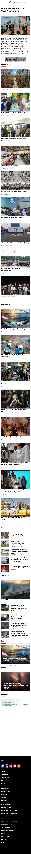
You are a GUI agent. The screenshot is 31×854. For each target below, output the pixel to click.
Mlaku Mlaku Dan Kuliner (9, 810)
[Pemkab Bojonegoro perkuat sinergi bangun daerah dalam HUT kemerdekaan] (15, 258)
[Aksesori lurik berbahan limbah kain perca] (15, 399)
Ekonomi (4, 794)
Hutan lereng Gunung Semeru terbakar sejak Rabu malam (15, 685)
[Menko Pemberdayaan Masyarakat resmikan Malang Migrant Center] (15, 479)
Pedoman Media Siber (8, 830)
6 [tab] (17, 692)
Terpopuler (5, 528)
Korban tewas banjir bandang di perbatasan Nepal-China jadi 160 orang (19, 633)
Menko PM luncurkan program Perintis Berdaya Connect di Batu (14, 463)
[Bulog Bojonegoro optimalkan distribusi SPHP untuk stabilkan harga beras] (15, 102)
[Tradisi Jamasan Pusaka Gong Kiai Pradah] (15, 371)
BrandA (3, 833)
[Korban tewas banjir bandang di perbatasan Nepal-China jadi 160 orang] (5, 634)
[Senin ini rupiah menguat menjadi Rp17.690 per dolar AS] (5, 535)
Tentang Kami (6, 827)
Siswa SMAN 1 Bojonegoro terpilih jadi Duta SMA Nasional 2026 (14, 295)
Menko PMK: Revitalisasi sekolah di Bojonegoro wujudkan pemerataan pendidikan (13, 138)
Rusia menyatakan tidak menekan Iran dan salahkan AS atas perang (20, 559)
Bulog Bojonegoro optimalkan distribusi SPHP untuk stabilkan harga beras (15, 111)
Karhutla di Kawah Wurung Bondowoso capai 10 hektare (15, 599)
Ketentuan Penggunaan (9, 821)
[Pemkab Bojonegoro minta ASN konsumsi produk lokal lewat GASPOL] (15, 181)
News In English (6, 807)
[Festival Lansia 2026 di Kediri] (15, 426)
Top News (5, 575)
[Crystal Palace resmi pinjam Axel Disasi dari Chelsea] (5, 568)
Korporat (4, 839)
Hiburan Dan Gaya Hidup (9, 813)
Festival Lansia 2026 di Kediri (11, 437)
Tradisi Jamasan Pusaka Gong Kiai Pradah (13, 383)
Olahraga (4, 797)
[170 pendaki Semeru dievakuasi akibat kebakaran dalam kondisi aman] (5, 607)
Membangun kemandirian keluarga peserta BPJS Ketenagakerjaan (14, 745)
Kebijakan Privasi (6, 824)
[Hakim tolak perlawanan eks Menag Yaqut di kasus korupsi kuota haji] (5, 617)
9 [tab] (24, 692)
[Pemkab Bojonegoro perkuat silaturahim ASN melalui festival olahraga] (15, 232)
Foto (3, 641)
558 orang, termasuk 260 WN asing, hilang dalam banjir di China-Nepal (19, 625)
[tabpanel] (15, 654)
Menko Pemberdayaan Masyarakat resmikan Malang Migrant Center (13, 491)
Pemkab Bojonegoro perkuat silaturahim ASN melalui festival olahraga (15, 242)
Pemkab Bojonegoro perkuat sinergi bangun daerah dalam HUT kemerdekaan (14, 268)
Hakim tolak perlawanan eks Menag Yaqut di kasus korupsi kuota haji (19, 616)
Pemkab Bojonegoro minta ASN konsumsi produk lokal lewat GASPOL (14, 190)
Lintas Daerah (5, 791)
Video (3, 668)
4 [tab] (18, 665)
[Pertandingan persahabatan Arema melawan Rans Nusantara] (5, 544)
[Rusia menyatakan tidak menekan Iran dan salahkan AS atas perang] (5, 560)
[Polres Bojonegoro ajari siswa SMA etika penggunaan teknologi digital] (15, 206)
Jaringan (4, 818)
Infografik (4, 694)
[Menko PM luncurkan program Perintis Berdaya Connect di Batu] (15, 452)
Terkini (3, 771)
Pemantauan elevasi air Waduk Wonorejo (12, 355)
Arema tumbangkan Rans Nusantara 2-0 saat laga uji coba (19, 551)
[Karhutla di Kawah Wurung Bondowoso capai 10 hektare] (15, 589)
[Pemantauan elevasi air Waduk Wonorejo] (15, 344)
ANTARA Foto (5, 836)
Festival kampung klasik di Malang (13, 329)
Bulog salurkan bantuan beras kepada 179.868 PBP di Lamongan (14, 165)
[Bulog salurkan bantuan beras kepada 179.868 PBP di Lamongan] (15, 155)
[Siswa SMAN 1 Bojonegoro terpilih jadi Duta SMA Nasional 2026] (15, 285)
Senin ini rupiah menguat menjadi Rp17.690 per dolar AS (19, 534)
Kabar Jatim (5, 788)
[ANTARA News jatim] (17, 2)
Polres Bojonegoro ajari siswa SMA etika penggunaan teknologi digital (15, 216)
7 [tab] (19, 692)
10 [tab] (27, 692)
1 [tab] (10, 665)
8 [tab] (22, 692)
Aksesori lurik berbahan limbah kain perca (13, 410)
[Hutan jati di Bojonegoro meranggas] (15, 78)
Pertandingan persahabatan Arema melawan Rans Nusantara (19, 543)
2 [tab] (13, 665)
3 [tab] (15, 665)
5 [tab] (21, 665)
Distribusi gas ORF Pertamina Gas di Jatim (13, 518)
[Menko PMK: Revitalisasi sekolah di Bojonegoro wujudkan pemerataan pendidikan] (15, 127)
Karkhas (4, 800)
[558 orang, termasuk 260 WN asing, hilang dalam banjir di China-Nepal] (5, 626)
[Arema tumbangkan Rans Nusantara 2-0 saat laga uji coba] (5, 552)
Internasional (5, 804)
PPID (2, 842)
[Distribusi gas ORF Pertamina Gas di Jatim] (15, 507)
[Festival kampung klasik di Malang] (15, 318)
